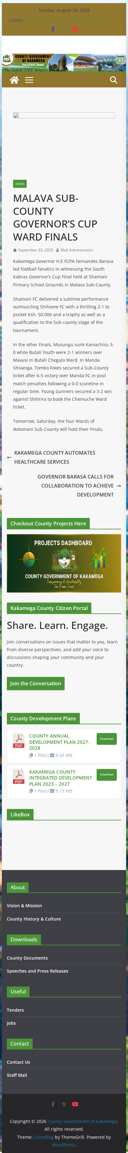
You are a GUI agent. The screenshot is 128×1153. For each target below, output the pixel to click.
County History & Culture (34, 919)
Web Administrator (77, 250)
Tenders (15, 1010)
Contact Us (18, 1062)
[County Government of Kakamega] (64, 58)
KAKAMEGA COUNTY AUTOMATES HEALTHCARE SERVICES (54, 457)
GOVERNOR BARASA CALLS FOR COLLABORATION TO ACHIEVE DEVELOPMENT (76, 485)
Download (106, 739)
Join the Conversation (35, 683)
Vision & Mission (24, 905)
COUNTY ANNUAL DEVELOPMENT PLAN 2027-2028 (59, 742)
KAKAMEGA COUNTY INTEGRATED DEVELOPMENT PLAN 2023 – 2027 (60, 778)
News (20, 184)
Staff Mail (17, 1075)
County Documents (27, 958)
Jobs (11, 1023)
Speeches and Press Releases (37, 971)
